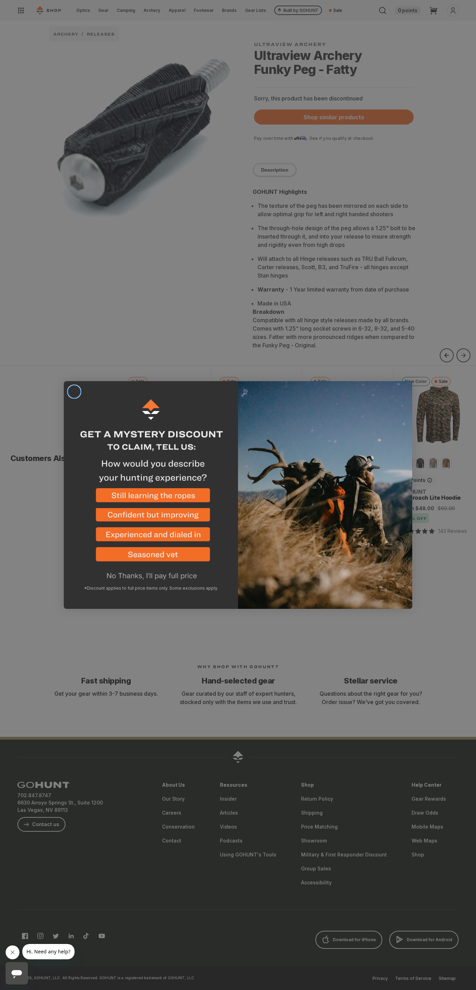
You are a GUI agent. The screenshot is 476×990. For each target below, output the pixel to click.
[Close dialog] (74, 391)
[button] (151, 498)
